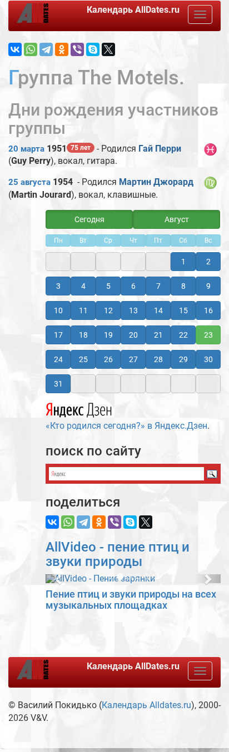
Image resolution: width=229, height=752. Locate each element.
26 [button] (108, 359)
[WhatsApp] (30, 49)
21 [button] (158, 334)
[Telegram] (46, 49)
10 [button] (58, 310)
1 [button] (183, 261)
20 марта (26, 149)
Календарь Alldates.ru (146, 705)
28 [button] (158, 359)
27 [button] (133, 359)
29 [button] (183, 359)
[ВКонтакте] (15, 49)
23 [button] (208, 334)
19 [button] (108, 334)
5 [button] (108, 286)
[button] (59, 578)
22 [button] (183, 334)
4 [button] (83, 286)
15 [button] (183, 310)
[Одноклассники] (61, 49)
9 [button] (208, 286)
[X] (108, 49)
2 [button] (208, 261)
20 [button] (133, 334)
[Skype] (92, 49)
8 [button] (183, 286)
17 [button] (58, 334)
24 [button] (58, 359)
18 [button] (83, 334)
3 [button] (58, 286)
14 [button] (158, 310)
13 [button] (133, 310)
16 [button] (208, 310)
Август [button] (177, 219)
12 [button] (108, 310)
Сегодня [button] (89, 219)
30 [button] (208, 359)
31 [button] (58, 383)
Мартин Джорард (156, 182)
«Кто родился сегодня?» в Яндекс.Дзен (126, 425)
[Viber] (77, 49)
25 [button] (83, 359)
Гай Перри (159, 148)
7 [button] (158, 286)
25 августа (29, 182)
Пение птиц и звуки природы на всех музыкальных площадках (131, 599)
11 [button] (83, 310)
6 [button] (133, 286)
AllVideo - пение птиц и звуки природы (118, 554)
